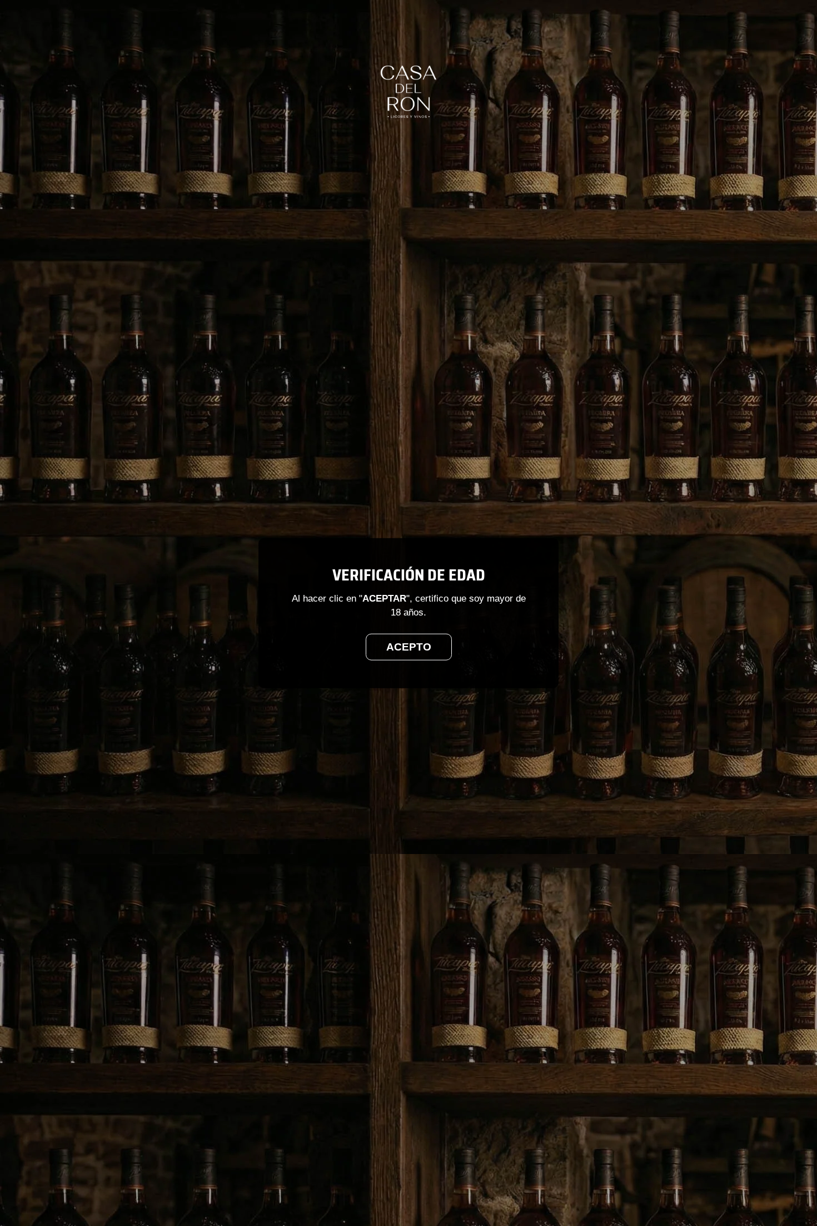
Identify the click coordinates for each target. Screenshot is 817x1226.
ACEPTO (408, 647)
